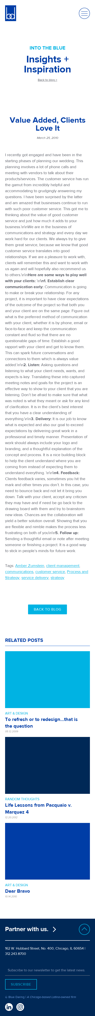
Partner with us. (26, 929)
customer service (50, 571)
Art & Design (16, 713)
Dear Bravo (17, 891)
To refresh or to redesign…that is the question (41, 722)
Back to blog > (47, 80)
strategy (57, 577)
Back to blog (47, 609)
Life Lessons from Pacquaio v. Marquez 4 (38, 808)
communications (19, 571)
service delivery (35, 577)
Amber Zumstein (29, 565)
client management (62, 565)
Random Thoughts (22, 799)
